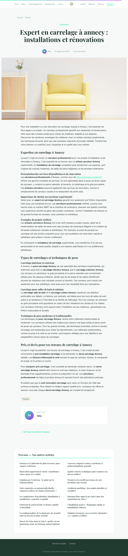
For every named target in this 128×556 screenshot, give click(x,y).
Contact (72, 543)
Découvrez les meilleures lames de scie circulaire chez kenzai (85, 481)
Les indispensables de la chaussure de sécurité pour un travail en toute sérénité (40, 514)
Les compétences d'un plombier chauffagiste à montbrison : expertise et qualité (40, 497)
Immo (60, 4)
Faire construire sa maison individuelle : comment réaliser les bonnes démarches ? (38, 489)
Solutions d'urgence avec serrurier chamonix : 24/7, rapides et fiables (88, 514)
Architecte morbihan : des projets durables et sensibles (87, 489)
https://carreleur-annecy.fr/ (89, 177)
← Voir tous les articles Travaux (35, 432)
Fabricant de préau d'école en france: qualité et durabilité (39, 506)
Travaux (110, 4)
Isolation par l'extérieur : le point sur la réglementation (37, 481)
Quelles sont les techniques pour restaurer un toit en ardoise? (88, 472)
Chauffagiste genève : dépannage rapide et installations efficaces (86, 506)
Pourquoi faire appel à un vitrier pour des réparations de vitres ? (86, 497)
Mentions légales (59, 543)
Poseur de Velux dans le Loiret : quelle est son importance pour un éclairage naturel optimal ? (40, 524)
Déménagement (35, 4)
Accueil (20, 17)
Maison (91, 4)
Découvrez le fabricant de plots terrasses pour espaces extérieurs (40, 464)
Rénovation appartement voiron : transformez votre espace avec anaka (39, 472)
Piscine (101, 4)
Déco (23, 4)
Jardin (83, 4)
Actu (16, 4)
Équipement (50, 4)
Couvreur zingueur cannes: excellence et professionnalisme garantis (85, 464)
